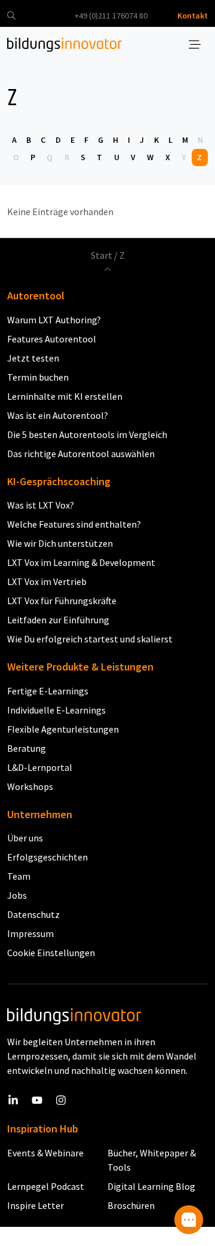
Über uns (25, 838)
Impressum (30, 933)
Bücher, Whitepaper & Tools (152, 1160)
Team (18, 876)
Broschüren (131, 1205)
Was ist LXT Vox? (40, 505)
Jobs (17, 895)
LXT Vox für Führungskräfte (61, 601)
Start (101, 255)
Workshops (30, 786)
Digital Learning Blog (151, 1186)
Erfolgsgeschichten (47, 857)
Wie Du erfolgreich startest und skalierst (90, 639)
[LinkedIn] (13, 1100)
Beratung (26, 748)
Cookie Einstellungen (51, 953)
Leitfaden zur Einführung (58, 620)
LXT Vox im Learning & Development (81, 562)
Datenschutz (33, 914)
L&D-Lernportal (39, 767)
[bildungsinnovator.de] (64, 45)
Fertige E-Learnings (47, 691)
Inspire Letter (35, 1205)
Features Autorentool (51, 339)
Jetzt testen (33, 358)
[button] (11, 16)
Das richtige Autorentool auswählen (81, 454)
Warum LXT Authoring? (54, 320)
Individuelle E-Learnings (56, 710)
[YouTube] (37, 1100)
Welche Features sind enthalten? (74, 524)
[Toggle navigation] (195, 44)
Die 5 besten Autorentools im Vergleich (87, 434)
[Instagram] (61, 1100)
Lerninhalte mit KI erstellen (64, 396)
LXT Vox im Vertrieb (47, 581)
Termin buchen (38, 377)
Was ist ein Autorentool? (57, 415)
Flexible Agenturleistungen (63, 729)
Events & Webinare (45, 1153)
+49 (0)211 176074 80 (111, 15)
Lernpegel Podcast (45, 1186)
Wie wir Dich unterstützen (60, 543)
